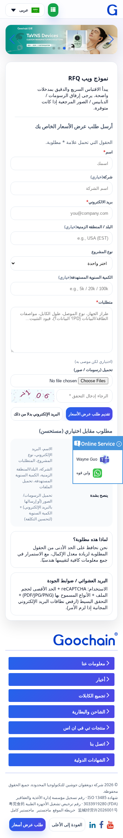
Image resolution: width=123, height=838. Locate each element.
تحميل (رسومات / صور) (93, 369)
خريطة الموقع (64, 810)
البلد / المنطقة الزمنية (88, 226)
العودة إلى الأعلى (67, 825)
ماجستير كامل (22, 810)
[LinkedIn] (92, 824)
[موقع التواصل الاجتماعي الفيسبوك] (101, 824)
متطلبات (104, 302)
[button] (69, 48)
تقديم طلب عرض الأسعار (89, 414)
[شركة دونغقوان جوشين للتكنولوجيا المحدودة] (112, 10)
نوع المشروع (102, 251)
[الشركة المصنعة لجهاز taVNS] (61, 39)
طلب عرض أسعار (27, 825)
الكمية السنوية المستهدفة (85, 277)
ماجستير (44, 810)
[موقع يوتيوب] (110, 824)
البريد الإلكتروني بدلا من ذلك (37, 414)
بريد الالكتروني (99, 202)
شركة (102, 177)
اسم (108, 152)
